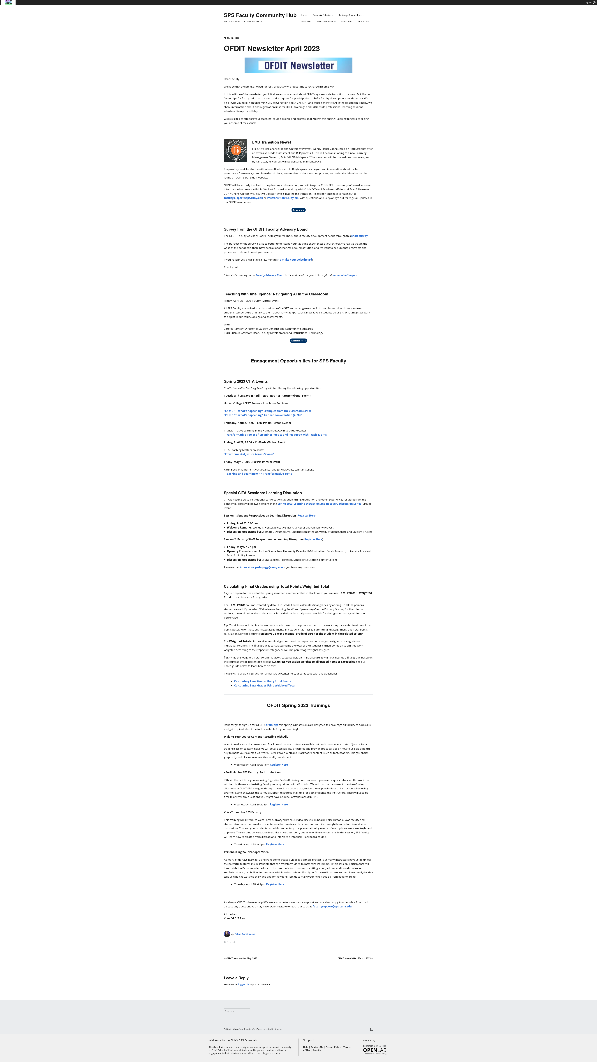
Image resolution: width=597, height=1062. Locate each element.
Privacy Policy (333, 1047)
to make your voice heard (295, 259)
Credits (317, 1050)
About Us (362, 21)
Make (235, 1029)
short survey (359, 236)
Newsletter (346, 21)
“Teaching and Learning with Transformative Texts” (258, 473)
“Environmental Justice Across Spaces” (249, 454)
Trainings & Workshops (350, 15)
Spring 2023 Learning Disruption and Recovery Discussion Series (319, 503)
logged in (243, 984)
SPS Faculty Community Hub (260, 15)
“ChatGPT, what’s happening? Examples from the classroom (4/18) (267, 411)
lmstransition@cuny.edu (283, 198)
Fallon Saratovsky (244, 933)
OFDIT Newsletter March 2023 (354, 958)
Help (305, 1047)
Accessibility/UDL (325, 21)
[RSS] (371, 1029)
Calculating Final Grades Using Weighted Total (264, 685)
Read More (298, 210)
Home (304, 15)
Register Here (298, 340)
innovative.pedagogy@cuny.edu (261, 567)
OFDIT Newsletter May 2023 (241, 958)
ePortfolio (306, 21)
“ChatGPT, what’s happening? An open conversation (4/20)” (263, 415)
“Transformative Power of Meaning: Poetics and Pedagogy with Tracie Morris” (276, 434)
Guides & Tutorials (322, 15)
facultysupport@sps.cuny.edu (243, 198)
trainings (272, 725)
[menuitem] (8, 2)
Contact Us (317, 1047)
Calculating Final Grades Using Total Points (262, 681)
